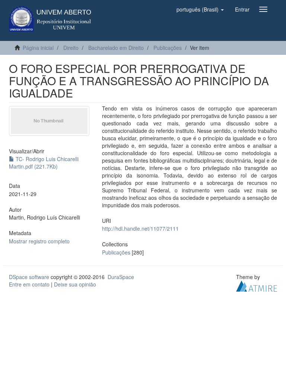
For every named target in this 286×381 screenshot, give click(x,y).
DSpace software (29, 277)
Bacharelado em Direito (116, 47)
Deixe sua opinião (75, 284)
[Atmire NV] (256, 285)
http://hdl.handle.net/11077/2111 (140, 228)
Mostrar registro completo (39, 241)
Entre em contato (29, 284)
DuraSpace (121, 277)
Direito (71, 47)
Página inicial (38, 47)
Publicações (167, 47)
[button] (200, 9)
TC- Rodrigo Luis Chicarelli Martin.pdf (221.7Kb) (44, 162)
